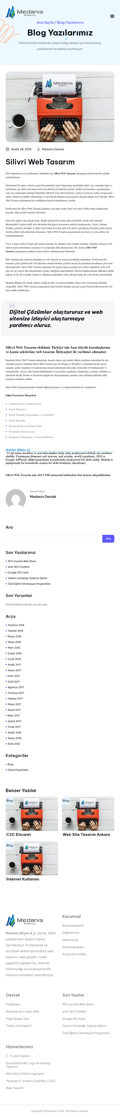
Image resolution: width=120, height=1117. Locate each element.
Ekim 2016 (14, 743)
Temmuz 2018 (16, 625)
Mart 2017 (14, 715)
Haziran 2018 (15, 630)
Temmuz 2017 (16, 693)
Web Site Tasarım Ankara (86, 834)
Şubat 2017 (15, 721)
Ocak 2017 (14, 726)
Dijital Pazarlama (18, 769)
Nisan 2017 (14, 709)
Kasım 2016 (15, 738)
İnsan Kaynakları (73, 947)
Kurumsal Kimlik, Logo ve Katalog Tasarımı (28, 1065)
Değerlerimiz (70, 932)
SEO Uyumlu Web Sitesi (22, 561)
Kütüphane (13, 1004)
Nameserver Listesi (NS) (22, 1011)
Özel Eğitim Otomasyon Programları (29, 583)
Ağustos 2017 (16, 687)
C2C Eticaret (18, 834)
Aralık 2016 (14, 732)
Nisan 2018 (14, 642)
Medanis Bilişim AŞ (18, 449)
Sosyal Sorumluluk (74, 954)
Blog (10, 764)
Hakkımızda (70, 940)
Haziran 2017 (15, 698)
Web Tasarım (15, 1088)
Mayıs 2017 (14, 704)
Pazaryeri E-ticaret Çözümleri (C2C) (30, 1081)
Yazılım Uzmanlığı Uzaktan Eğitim (27, 578)
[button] (112, 16)
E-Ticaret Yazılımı (18, 1056)
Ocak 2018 (14, 659)
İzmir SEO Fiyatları (19, 566)
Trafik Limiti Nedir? (19, 1026)
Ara (9, 527)
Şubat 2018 (15, 653)
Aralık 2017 (14, 664)
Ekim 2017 (14, 676)
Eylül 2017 (14, 681)
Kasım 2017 (14, 670)
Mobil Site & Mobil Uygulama (25, 1074)
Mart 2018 (14, 647)
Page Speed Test (17, 1019)
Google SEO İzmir (18, 572)
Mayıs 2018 (14, 636)
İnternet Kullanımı (22, 879)
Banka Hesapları (73, 925)
